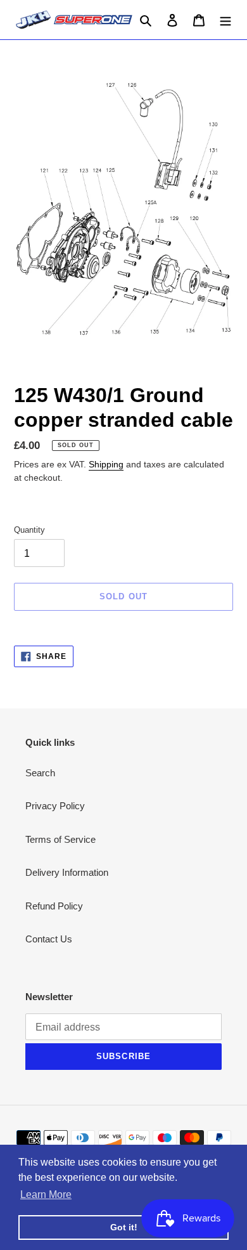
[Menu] (225, 20)
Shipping (106, 464)
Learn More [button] (46, 1194)
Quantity (29, 530)
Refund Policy (54, 906)
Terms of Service (60, 839)
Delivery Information (66, 872)
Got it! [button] (123, 1227)
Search (40, 772)
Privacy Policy (55, 805)
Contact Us (48, 939)
